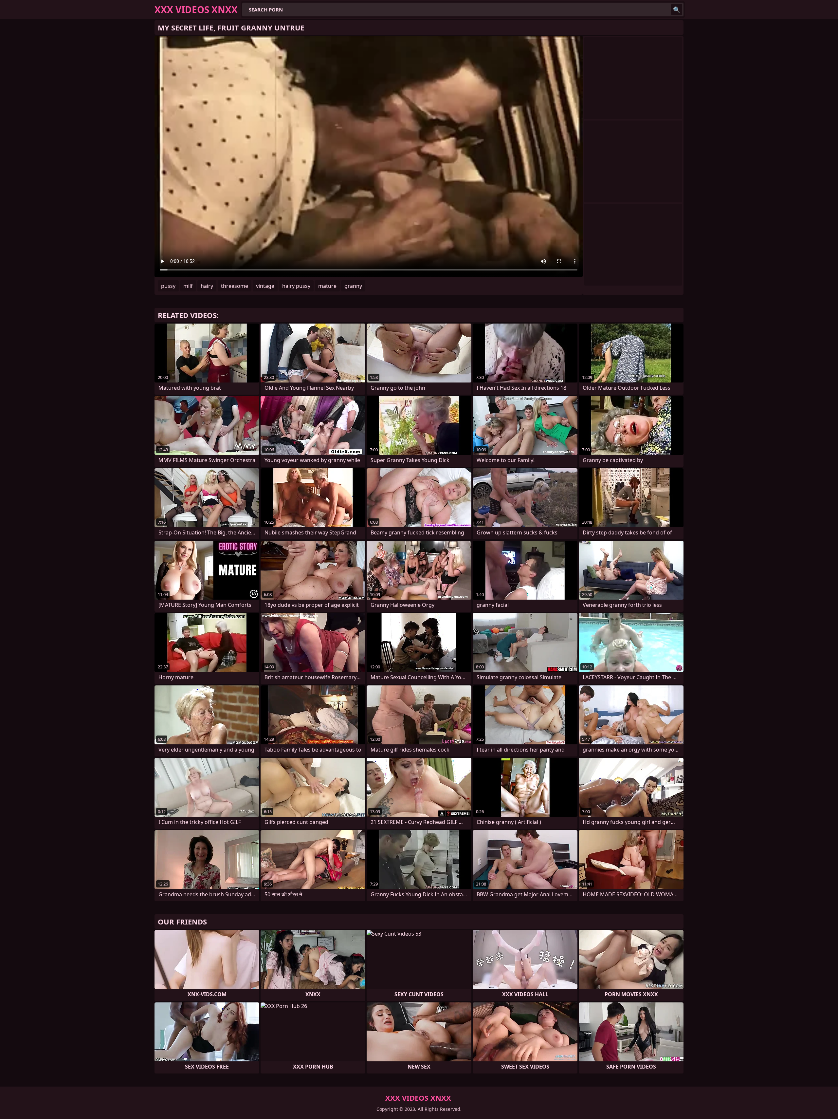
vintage (265, 285)
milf (188, 285)
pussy (168, 285)
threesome (234, 285)
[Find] (676, 9)
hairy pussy (296, 285)
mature (327, 285)
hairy (207, 285)
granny (353, 285)
